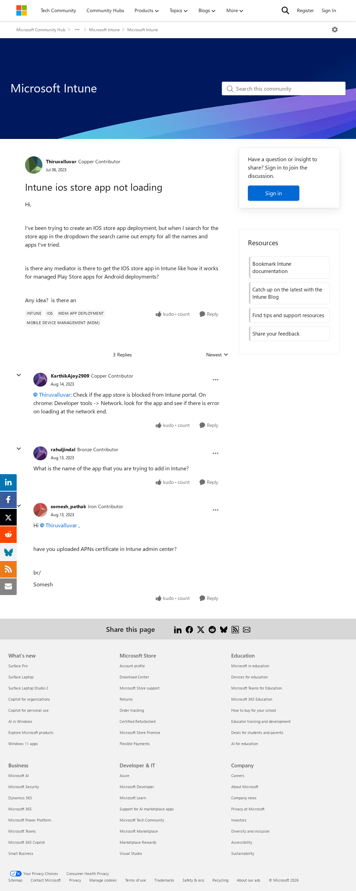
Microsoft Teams (22, 831)
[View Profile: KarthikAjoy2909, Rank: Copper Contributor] (40, 380)
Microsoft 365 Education (251, 699)
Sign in (273, 193)
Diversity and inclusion (250, 831)
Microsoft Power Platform (29, 820)
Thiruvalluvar (61, 161)
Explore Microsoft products (31, 732)
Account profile (132, 665)
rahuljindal (63, 449)
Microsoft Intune (104, 29)
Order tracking (132, 710)
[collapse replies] (19, 375)
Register (305, 10)
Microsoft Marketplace (139, 831)
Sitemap (15, 880)
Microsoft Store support (140, 688)
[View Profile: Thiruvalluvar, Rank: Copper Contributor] (33, 165)
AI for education (244, 743)
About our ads (248, 880)
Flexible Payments (135, 743)
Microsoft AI (18, 775)
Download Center (134, 676)
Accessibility (241, 842)
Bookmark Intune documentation (271, 267)
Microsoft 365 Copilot (26, 842)
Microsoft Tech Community (142, 820)
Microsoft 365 (20, 808)
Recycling (220, 880)
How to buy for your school (253, 710)
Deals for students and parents (257, 732)
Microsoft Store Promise (140, 732)
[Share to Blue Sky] (223, 629)
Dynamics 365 (20, 797)
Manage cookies (103, 880)
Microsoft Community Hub (40, 29)
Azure (124, 775)
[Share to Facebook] (189, 629)
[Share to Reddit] (212, 629)
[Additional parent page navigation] (77, 29)
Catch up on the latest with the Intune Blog (287, 293)
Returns (126, 699)
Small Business (20, 853)
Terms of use (135, 880)
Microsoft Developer (137, 786)
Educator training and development (261, 721)
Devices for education (249, 676)
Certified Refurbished (137, 721)
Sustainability (242, 853)
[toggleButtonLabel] (335, 29)
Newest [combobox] (217, 354)
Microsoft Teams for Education (256, 688)
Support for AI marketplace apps (147, 808)
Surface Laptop (20, 676)
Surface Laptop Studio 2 (28, 688)
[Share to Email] (246, 629)
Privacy (75, 880)
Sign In (329, 10)
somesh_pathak (68, 506)
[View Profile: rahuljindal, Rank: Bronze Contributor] (40, 453)
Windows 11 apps (23, 743)
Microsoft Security (23, 786)
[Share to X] (200, 629)
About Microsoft (244, 786)
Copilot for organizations (29, 699)
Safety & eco (193, 880)
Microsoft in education (250, 665)
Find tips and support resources (288, 315)
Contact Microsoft (46, 880)
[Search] (285, 10)
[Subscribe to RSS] (235, 629)
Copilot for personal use (28, 710)
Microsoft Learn (133, 797)
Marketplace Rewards (138, 842)
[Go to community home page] (21, 10)
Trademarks (164, 880)
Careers (237, 775)
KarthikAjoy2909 (70, 375)
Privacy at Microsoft (248, 808)
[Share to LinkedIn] (177, 629)
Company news (244, 797)
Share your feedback (275, 333)
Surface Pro (17, 665)
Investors (238, 820)
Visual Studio (131, 853)
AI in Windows (20, 721)
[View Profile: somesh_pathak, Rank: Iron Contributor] (40, 510)
